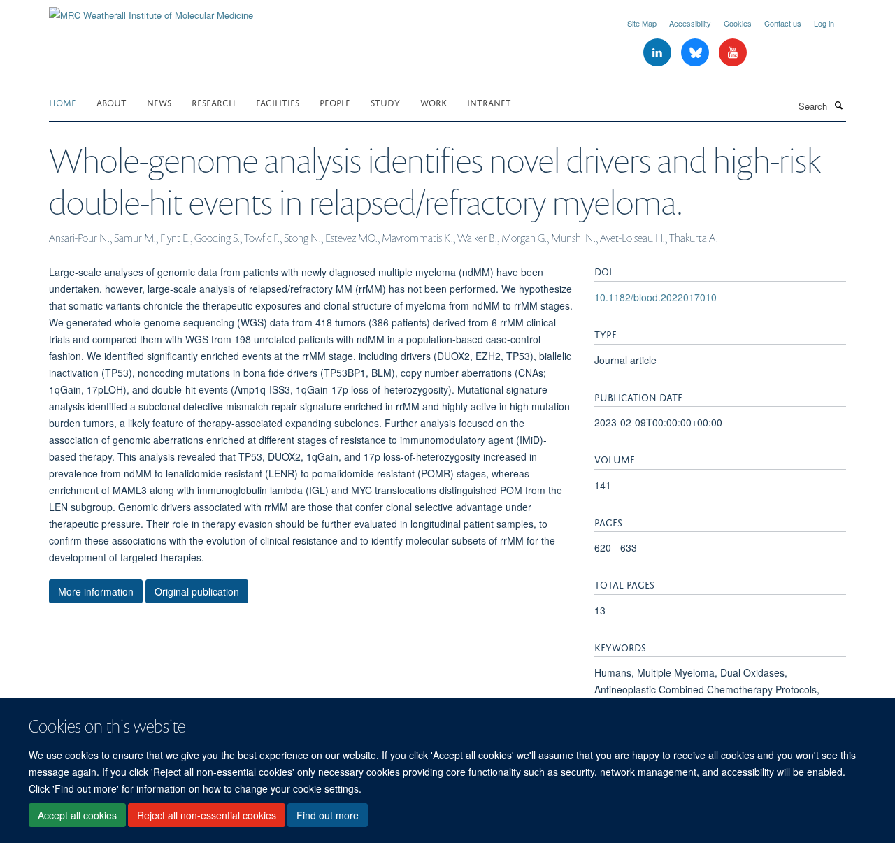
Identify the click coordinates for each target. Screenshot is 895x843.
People (335, 101)
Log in (824, 23)
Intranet (489, 101)
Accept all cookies (77, 816)
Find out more (327, 816)
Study (385, 101)
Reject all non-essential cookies (206, 816)
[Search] (838, 105)
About (111, 101)
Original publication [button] (197, 591)
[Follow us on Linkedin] (658, 52)
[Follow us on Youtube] (733, 52)
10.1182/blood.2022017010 (655, 297)
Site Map (642, 23)
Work (433, 101)
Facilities (277, 101)
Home (62, 101)
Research (214, 101)
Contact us (782, 23)
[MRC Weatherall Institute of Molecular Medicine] (151, 10)
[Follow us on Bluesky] (696, 52)
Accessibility (690, 23)
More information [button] (96, 591)
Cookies (738, 23)
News (159, 101)
